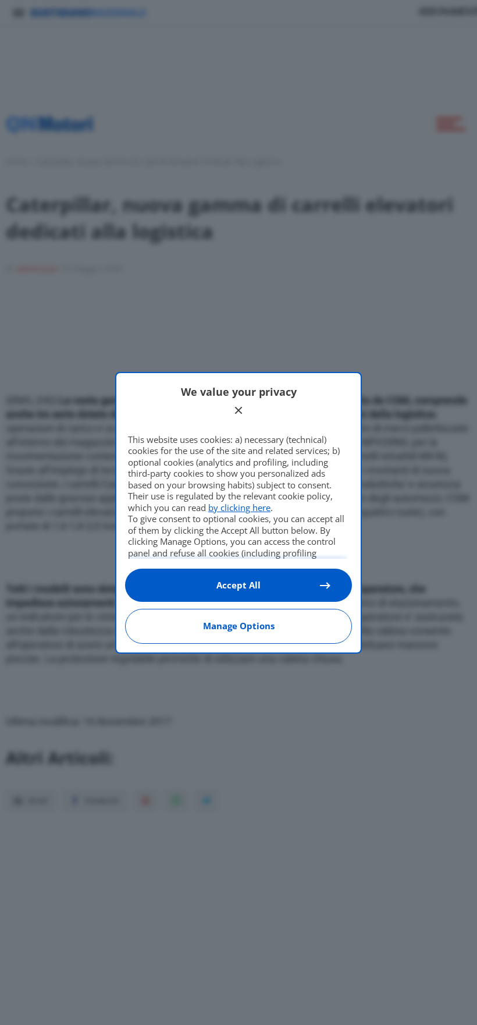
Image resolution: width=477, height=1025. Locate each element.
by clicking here (239, 507)
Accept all (238, 585)
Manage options (239, 626)
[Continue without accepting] (238, 410)
